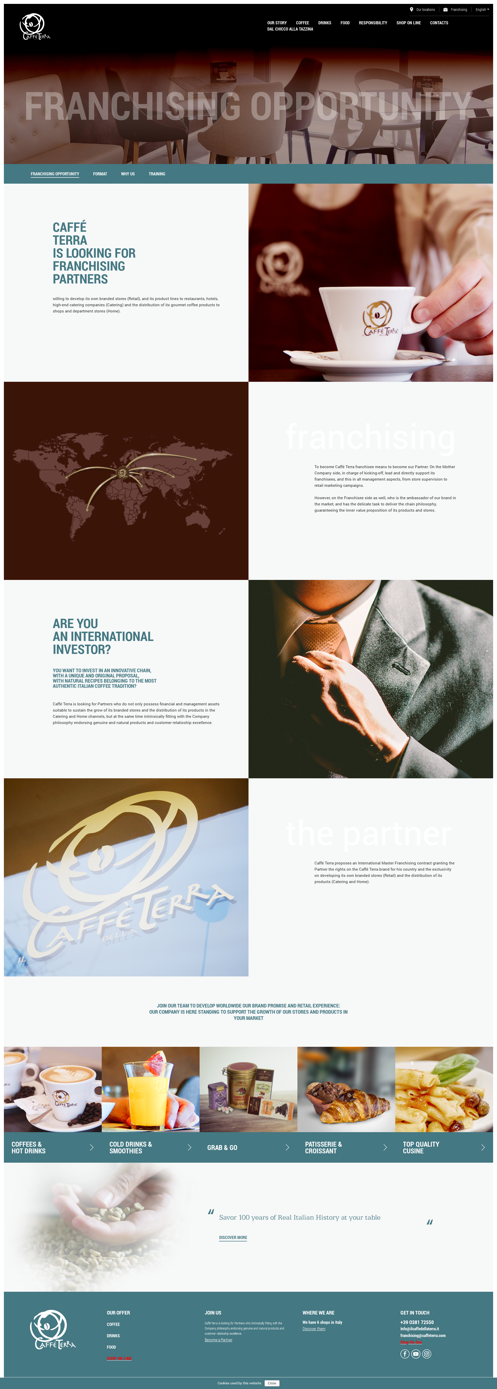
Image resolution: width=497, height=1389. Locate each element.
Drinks (324, 22)
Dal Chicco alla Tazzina (290, 29)
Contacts (439, 22)
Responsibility (373, 22)
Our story (277, 22)
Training (157, 173)
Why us (128, 173)
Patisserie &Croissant (323, 1147)
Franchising (458, 9)
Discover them (314, 1328)
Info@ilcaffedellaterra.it (419, 1328)
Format (100, 173)
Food (345, 22)
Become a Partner (218, 1339)
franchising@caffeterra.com (423, 1335)
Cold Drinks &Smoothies (130, 1147)
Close (272, 1383)
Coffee (302, 22)
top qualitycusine (421, 1147)
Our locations (425, 9)
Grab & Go (222, 1147)
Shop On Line (409, 22)
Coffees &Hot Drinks (29, 1147)
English (481, 9)
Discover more (233, 1237)
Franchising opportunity (55, 173)
